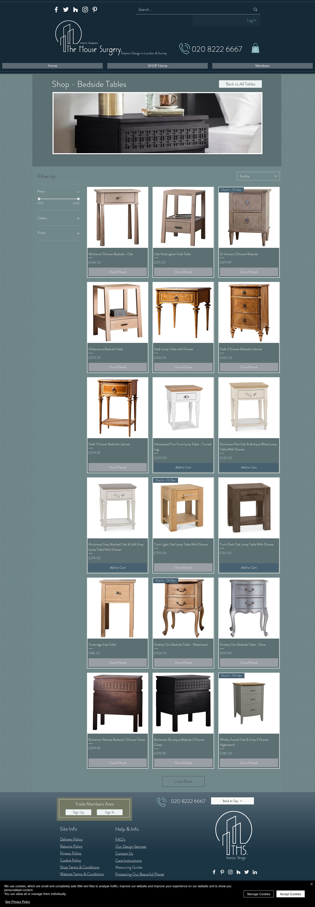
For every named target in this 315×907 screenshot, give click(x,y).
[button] (255, 48)
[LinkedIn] (255, 872)
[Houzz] (75, 9)
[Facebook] (56, 9)
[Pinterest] (95, 9)
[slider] (39, 198)
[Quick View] (117, 217)
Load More (183, 781)
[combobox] (258, 176)
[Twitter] (66, 9)
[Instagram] (85, 9)
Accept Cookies (290, 894)
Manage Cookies (258, 894)
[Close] (311, 884)
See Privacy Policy (17, 901)
